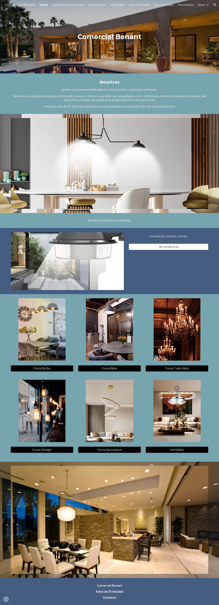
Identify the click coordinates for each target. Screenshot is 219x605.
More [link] (201, 4)
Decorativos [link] (186, 4)
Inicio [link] (44, 4)
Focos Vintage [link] (163, 4)
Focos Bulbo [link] (96, 4)
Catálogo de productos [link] (68, 4)
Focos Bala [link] (117, 4)
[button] (215, 5)
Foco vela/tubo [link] (139, 4)
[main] (109, 36)
